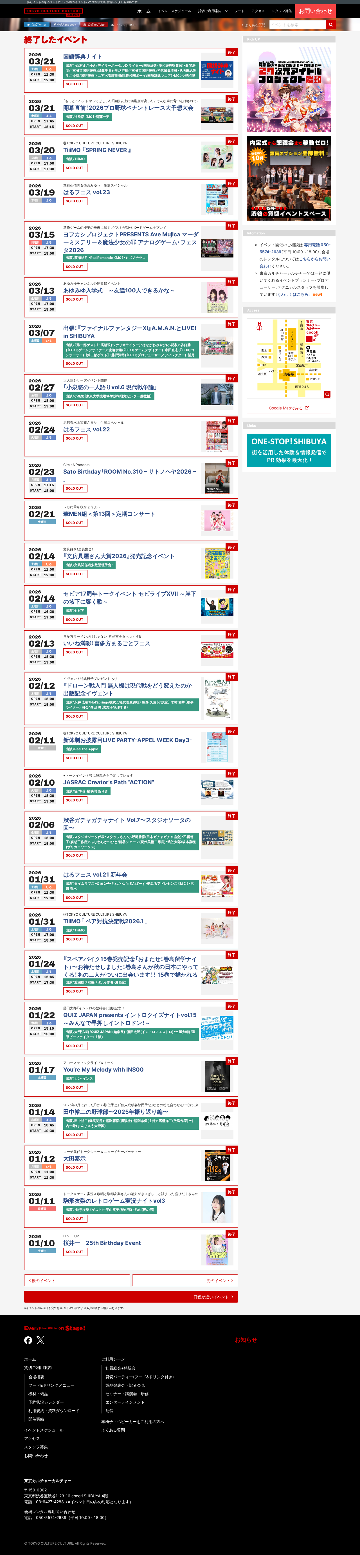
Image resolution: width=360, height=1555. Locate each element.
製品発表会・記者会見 (125, 1385)
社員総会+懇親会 (120, 1368)
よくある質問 (113, 1430)
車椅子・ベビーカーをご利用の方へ (132, 1421)
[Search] (331, 24)
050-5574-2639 (51, 1517)
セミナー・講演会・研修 (127, 1393)
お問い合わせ (36, 1455)
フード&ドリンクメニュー (51, 1385)
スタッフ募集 (36, 1446)
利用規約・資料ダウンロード (54, 1410)
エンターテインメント (125, 1402)
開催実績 (36, 1419)
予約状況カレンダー (46, 1402)
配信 (109, 1410)
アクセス (32, 1438)
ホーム (30, 1359)
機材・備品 (38, 1393)
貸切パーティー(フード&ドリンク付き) (139, 1376)
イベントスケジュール (44, 1430)
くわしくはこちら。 (294, 294)
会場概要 (36, 1376)
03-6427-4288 (50, 1501)
